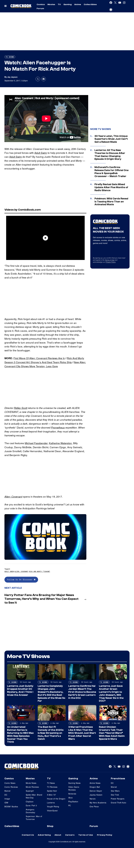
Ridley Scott (20, 408)
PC (69, 805)
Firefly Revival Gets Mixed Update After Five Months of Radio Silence (111, 187)
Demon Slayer (96, 791)
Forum (40, 8)
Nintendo (72, 793)
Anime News (95, 783)
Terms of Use (109, 260)
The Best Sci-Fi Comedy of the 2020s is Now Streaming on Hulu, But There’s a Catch (50, 733)
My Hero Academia (98, 802)
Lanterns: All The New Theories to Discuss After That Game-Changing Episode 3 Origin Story (109, 154)
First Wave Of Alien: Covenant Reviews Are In (39, 358)
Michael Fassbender (36, 443)
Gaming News (74, 783)
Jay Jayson (12, 77)
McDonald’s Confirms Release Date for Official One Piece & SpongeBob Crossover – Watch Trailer (111, 172)
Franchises (118, 778)
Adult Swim (40, 152)
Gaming (67, 4)
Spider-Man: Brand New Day (34, 796)
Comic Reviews (11, 787)
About (58, 835)
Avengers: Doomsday (30, 811)
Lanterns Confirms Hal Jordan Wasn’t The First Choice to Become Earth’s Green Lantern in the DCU (82, 692)
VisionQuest (52, 810)
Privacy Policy (111, 262)
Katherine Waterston (60, 443)
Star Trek (115, 794)
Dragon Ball (95, 787)
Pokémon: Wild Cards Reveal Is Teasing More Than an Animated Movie (111, 201)
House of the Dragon (56, 798)
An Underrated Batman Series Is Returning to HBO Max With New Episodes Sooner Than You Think (20, 734)
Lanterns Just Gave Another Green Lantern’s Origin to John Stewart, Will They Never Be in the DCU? (111, 693)
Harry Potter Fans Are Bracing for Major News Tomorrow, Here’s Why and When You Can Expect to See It (41, 598)
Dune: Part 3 (31, 805)
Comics (41, 4)
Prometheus (58, 427)
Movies (51, 4)
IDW (6, 802)
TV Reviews (52, 787)
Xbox (70, 797)
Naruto (93, 798)
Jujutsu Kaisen (96, 794)
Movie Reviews (32, 787)
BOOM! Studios (11, 806)
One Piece (94, 806)
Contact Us (28, 835)
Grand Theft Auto (118, 802)
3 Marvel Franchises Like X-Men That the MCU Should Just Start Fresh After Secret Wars (82, 733)
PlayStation (73, 801)
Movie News (31, 783)
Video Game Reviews (73, 788)
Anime (77, 4)
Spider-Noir (52, 791)
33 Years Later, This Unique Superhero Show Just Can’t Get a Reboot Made (111, 139)
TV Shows (10, 57)
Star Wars (115, 791)
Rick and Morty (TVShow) (39, 571)
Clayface (29, 801)
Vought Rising (53, 806)
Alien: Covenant (13, 496)
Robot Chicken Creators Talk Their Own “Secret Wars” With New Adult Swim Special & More (112, 733)
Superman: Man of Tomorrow (34, 817)
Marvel (7, 791)
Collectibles (90, 4)
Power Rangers (117, 798)
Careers (69, 835)
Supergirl (30, 791)
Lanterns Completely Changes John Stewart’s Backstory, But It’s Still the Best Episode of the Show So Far (51, 693)
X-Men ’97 (51, 794)
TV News (51, 783)
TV (59, 4)
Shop (50, 826)
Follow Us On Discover (19, 579)
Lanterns (51, 802)
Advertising (44, 835)
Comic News (9, 783)
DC (5, 794)
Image (7, 798)
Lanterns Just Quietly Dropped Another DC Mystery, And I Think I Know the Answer (20, 690)
